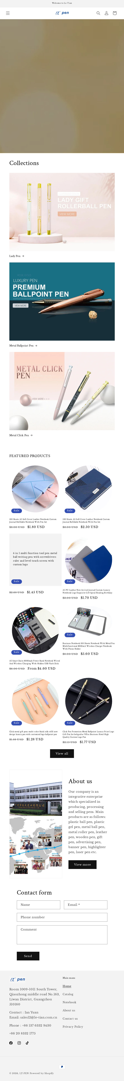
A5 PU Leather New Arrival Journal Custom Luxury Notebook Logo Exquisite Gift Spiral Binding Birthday (87, 591)
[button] (8, 13)
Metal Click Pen (19, 435)
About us (69, 1010)
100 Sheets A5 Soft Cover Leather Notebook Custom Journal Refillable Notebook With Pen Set (33, 520)
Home (67, 986)
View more (82, 864)
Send (28, 956)
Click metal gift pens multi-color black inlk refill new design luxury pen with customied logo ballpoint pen (33, 733)
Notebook (69, 1002)
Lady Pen (15, 256)
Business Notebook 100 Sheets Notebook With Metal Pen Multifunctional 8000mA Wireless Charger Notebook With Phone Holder (89, 646)
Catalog (68, 994)
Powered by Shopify (42, 1073)
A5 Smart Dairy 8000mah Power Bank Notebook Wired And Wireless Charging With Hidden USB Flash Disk (34, 662)
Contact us (70, 1018)
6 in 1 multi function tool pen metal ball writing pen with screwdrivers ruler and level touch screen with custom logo (35, 558)
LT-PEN (24, 1073)
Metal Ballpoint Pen (21, 345)
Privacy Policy (73, 1026)
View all (62, 753)
